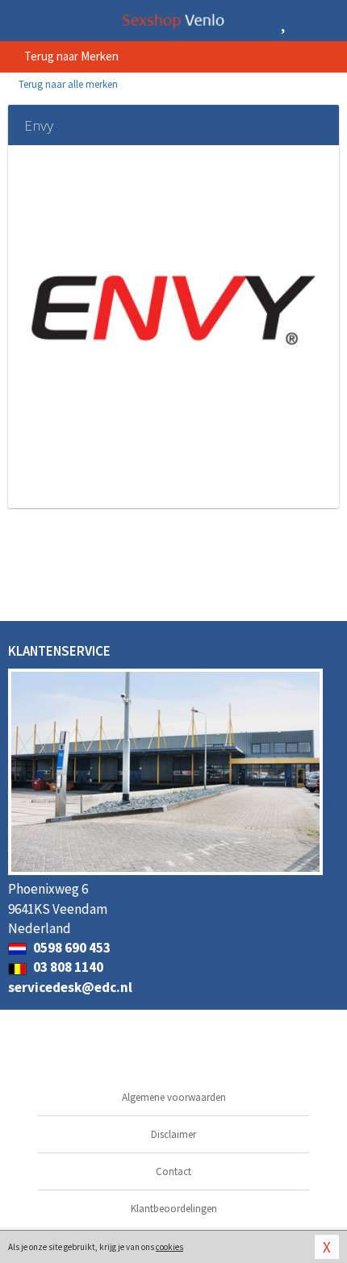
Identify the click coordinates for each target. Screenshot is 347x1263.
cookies (169, 1247)
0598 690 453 (71, 948)
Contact (173, 1171)
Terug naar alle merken (67, 84)
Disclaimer (173, 1134)
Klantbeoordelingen (174, 1208)
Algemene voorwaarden (174, 1097)
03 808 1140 (67, 967)
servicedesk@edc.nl (70, 987)
